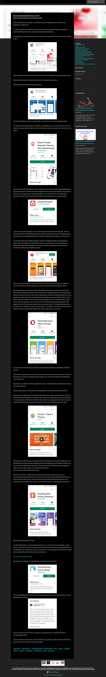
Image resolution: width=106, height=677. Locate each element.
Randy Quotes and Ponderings (83, 53)
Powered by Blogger (54, 672)
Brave (55, 648)
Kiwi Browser (29, 650)
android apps (17, 648)
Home (77, 46)
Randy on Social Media (81, 50)
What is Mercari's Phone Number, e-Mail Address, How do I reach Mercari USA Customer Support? (85, 143)
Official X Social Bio (80, 47)
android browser (26, 648)
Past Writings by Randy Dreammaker (85, 54)
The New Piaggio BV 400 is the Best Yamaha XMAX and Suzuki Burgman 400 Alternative (85, 110)
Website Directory (80, 44)
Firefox (15, 650)
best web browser (48, 648)
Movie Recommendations (82, 60)
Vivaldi (44, 650)
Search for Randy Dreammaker (83, 51)
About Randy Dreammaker (82, 49)
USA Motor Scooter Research (83, 55)
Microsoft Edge (37, 650)
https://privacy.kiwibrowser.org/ (22, 556)
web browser (51, 650)
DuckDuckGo (67, 648)
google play (22, 650)
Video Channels (79, 57)
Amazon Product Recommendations (85, 58)
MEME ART (78, 61)
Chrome (60, 648)
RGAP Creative (79, 74)
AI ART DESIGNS (80, 62)
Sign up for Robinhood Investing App (85, 64)
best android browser (37, 648)
